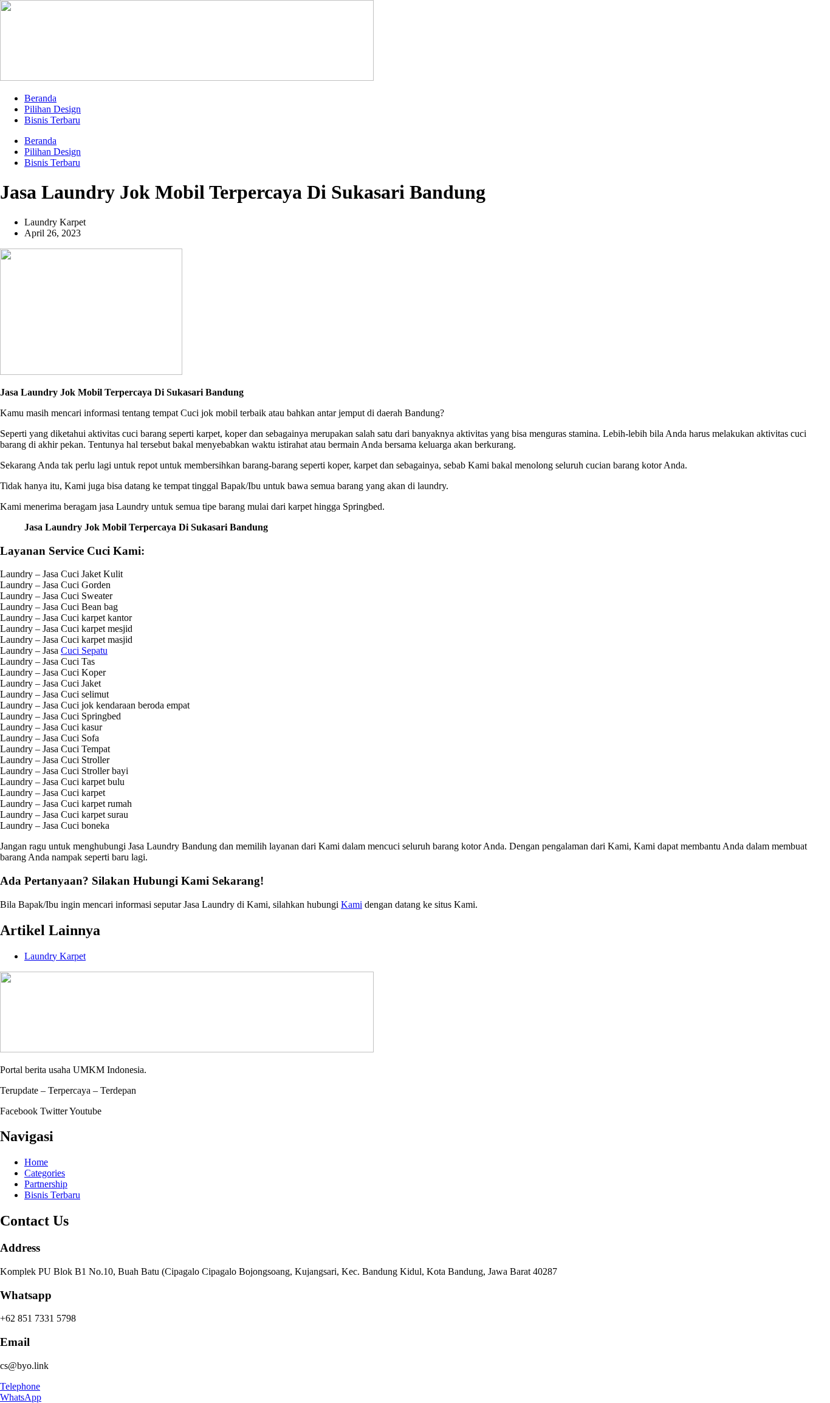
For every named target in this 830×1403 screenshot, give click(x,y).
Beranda (40, 98)
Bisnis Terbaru (52, 120)
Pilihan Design (52, 109)
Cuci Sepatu (84, 650)
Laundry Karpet (55, 956)
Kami (351, 904)
